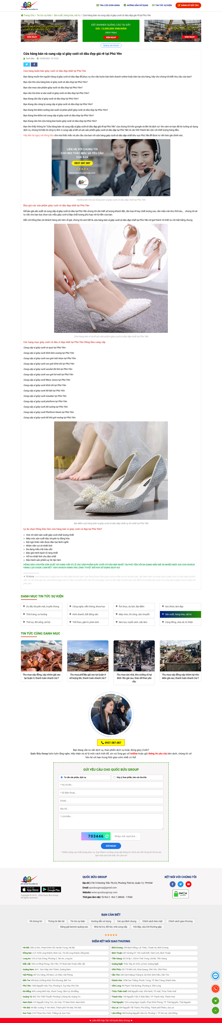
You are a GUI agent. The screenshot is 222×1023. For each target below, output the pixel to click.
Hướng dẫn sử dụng (137, 5)
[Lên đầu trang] (215, 1010)
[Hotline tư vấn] (111, 167)
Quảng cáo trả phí (111, 45)
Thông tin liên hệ (56, 921)
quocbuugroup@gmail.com (103, 887)
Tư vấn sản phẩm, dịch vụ (75, 777)
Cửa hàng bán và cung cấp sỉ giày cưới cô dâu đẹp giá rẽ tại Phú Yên (117, 15)
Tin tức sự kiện (163, 5)
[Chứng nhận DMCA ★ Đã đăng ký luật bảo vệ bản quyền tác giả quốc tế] (180, 893)
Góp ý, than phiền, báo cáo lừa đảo (131, 777)
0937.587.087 (112, 742)
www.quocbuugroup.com (104, 892)
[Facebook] (173, 884)
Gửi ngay (111, 846)
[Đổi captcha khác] (107, 836)
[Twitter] (180, 884)
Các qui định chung (126, 921)
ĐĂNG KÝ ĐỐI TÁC (190, 5)
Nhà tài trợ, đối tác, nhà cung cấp (110, 926)
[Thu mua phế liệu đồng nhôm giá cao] (49, 30)
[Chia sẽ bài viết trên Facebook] (34, 64)
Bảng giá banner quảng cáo (74, 926)
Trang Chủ (28, 15)
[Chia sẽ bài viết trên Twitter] (26, 64)
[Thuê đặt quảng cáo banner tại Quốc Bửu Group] (111, 30)
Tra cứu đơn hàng (109, 5)
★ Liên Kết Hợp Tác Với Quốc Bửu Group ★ (111, 1020)
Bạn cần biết (111, 914)
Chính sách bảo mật (152, 921)
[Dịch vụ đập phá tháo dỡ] (172, 30)
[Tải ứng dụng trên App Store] (30, 889)
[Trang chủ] (29, 5)
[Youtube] (188, 884)
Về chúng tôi (35, 921)
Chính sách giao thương (181, 921)
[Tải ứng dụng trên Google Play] (51, 889)
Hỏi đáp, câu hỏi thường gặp (147, 926)
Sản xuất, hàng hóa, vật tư (67, 15)
